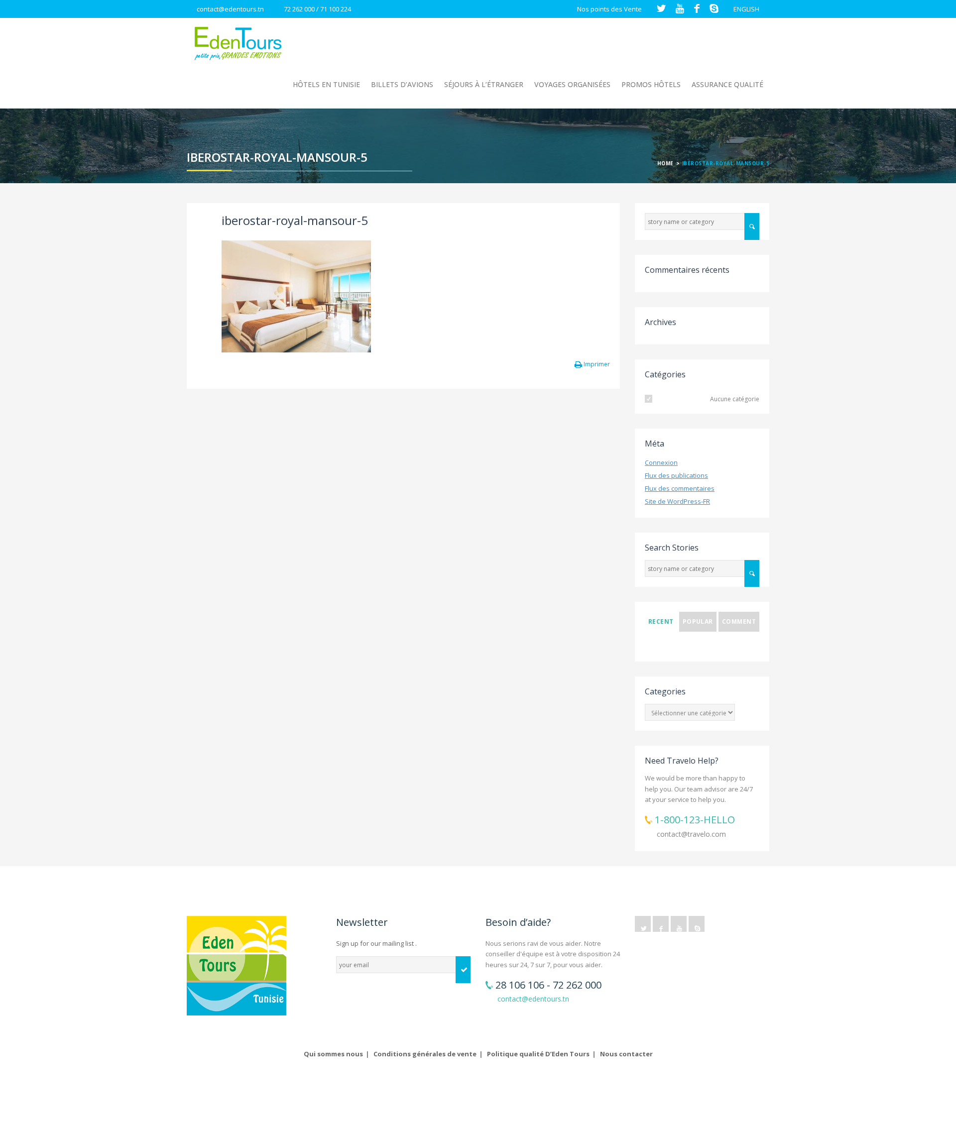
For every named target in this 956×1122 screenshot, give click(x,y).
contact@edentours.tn (230, 8)
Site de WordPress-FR (677, 501)
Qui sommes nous (333, 1053)
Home (665, 163)
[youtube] (679, 924)
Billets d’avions (402, 84)
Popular (698, 621)
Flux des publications (676, 475)
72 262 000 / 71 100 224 (317, 8)
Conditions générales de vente (425, 1053)
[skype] (697, 924)
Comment (739, 621)
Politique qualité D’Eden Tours (538, 1053)
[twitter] (643, 924)
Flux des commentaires (680, 488)
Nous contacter (626, 1053)
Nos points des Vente (609, 8)
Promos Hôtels (651, 84)
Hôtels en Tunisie (326, 84)
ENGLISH (746, 8)
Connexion (661, 462)
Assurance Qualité (727, 84)
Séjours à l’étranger (483, 84)
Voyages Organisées (572, 84)
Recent (661, 621)
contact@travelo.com (691, 834)
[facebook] (661, 924)
